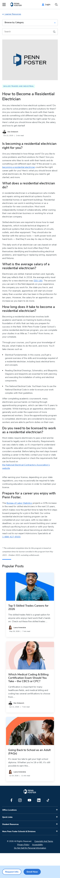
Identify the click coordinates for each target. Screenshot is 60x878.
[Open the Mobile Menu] (4, 4)
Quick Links (7, 817)
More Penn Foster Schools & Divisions (18, 831)
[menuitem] (16, 4)
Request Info (11, 871)
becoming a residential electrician (18, 167)
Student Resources (10, 824)
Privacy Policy (23, 844)
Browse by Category (14, 22)
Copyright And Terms (43, 841)
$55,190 (38, 280)
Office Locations (9, 810)
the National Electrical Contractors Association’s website (26, 466)
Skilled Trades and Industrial (18, 86)
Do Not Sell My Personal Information (30, 848)
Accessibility (37, 844)
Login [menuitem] (47, 4)
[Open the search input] (56, 4)
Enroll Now (32, 871)
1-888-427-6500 (11, 536)
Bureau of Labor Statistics (19, 503)
